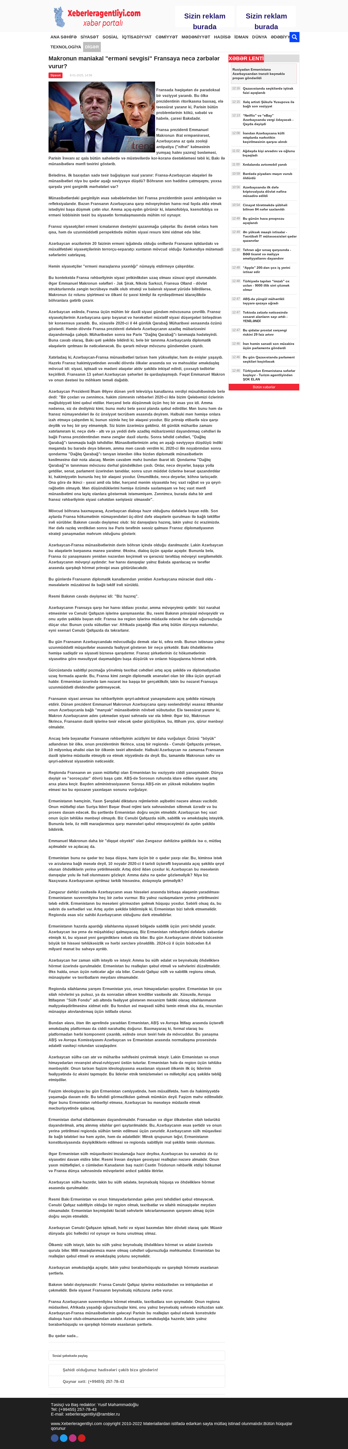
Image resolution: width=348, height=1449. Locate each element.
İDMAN (241, 37)
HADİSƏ (222, 37)
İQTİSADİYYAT (137, 37)
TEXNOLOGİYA (65, 47)
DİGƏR (92, 47)
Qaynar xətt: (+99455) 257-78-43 (93, 1381)
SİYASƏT (89, 37)
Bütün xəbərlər (264, 387)
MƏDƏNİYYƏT (196, 37)
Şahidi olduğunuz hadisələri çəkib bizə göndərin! (110, 1370)
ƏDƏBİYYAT (283, 37)
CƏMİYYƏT (167, 37)
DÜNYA (259, 37)
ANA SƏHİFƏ (63, 37)
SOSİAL (111, 37)
